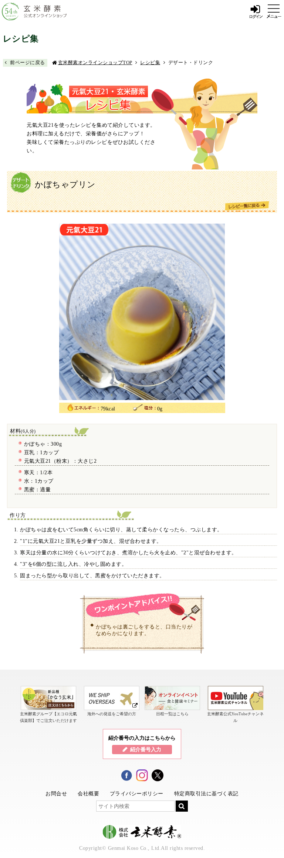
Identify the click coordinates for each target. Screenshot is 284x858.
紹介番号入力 (145, 749)
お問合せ (56, 793)
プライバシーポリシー (136, 793)
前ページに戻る (27, 62)
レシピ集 (150, 62)
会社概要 (88, 793)
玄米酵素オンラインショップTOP (95, 62)
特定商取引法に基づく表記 (206, 793)
